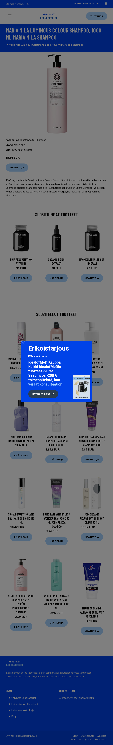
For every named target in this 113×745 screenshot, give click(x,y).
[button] (43, 394)
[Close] (23, 343)
